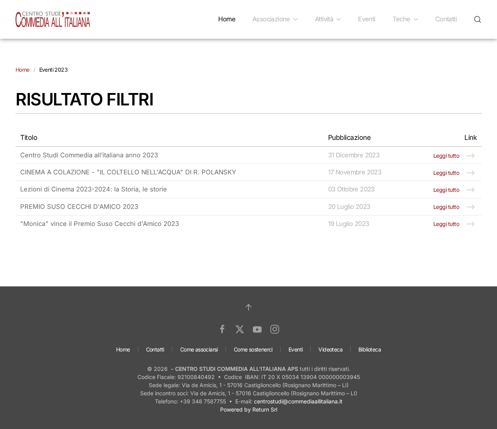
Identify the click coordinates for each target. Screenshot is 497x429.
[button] (477, 19)
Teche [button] (401, 19)
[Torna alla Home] (53, 19)
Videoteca (330, 349)
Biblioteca (369, 349)
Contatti (446, 19)
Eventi (366, 19)
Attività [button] (324, 19)
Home (226, 19)
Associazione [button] (271, 19)
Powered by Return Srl (248, 409)
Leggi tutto (446, 155)
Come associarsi (199, 349)
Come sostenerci (253, 349)
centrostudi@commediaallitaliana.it (298, 401)
